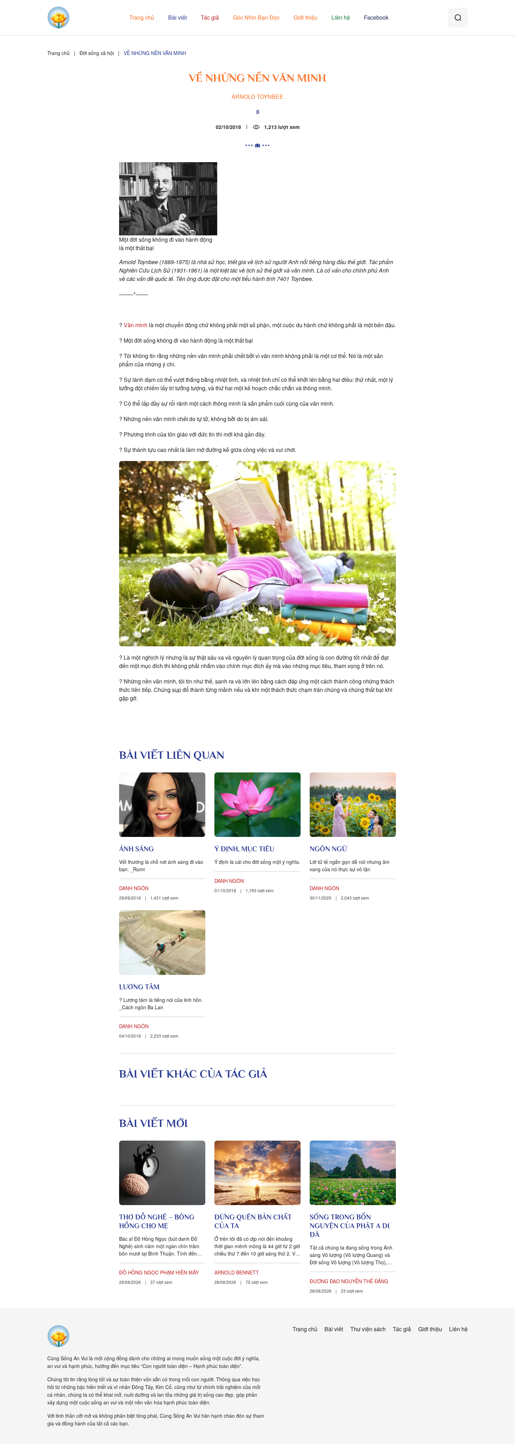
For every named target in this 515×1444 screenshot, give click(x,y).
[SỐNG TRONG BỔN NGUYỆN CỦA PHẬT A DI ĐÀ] (353, 1173)
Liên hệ (340, 17)
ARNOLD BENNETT (236, 1272)
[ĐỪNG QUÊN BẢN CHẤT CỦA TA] (257, 1173)
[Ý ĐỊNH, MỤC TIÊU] (257, 804)
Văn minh (135, 325)
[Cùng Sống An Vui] (58, 1336)
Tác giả (210, 17)
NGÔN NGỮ (328, 849)
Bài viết (177, 17)
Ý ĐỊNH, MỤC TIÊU (244, 849)
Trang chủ (141, 17)
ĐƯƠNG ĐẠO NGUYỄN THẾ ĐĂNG (349, 1281)
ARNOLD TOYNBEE (257, 96)
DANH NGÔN (134, 888)
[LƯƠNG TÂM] (162, 942)
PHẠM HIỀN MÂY (179, 1272)
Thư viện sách (368, 1329)
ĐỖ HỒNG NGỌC (139, 1272)
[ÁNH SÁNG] (162, 804)
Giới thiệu (305, 17)
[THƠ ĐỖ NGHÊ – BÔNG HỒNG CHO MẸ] (162, 1173)
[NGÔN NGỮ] (353, 804)
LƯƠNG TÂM (139, 987)
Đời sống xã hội (97, 52)
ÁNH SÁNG (136, 849)
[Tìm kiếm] (458, 17)
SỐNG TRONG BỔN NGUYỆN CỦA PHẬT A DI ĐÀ (350, 1225)
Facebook (376, 17)
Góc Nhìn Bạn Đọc (256, 17)
